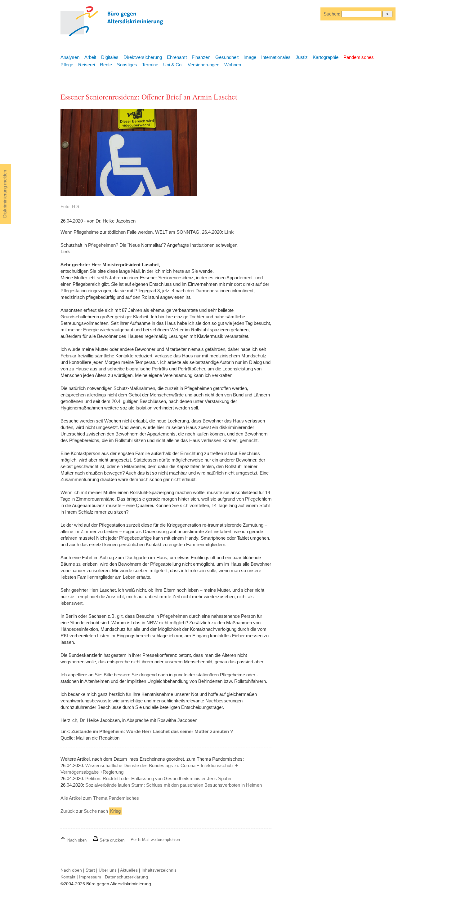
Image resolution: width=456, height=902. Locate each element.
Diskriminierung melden (4, 194)
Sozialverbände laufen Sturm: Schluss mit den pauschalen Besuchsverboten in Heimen (173, 785)
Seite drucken (111, 840)
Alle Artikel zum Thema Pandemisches (99, 798)
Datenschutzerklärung (126, 876)
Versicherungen (203, 64)
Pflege (66, 64)
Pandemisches (358, 57)
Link (229, 232)
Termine (150, 64)
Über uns (108, 870)
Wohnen (232, 64)
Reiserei (86, 64)
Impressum (90, 876)
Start (90, 870)
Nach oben (77, 840)
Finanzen (201, 57)
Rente (106, 64)
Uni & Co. (173, 64)
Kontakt (67, 876)
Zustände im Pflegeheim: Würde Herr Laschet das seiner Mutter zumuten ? (152, 731)
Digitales (109, 57)
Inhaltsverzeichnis (159, 870)
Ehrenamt (177, 57)
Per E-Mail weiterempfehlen (155, 839)
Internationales (276, 57)
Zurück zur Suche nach (90, 811)
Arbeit (90, 57)
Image (250, 57)
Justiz (302, 57)
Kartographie (325, 57)
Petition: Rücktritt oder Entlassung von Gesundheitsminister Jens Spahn (158, 778)
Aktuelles (129, 870)
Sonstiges (127, 64)
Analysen (69, 57)
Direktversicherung (142, 57)
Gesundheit (227, 57)
